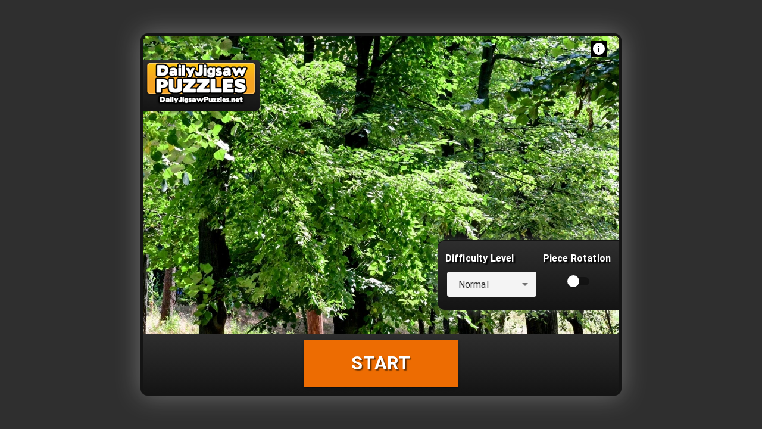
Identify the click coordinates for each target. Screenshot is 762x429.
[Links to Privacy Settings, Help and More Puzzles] (599, 49)
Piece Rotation (577, 258)
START (381, 363)
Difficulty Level (479, 258)
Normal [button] (473, 284)
